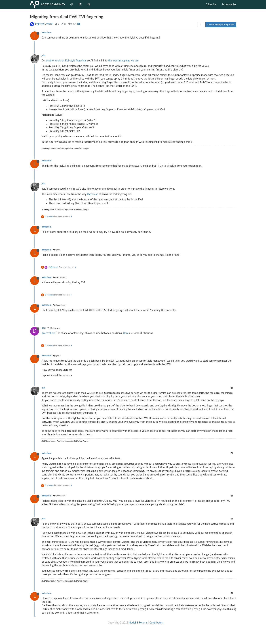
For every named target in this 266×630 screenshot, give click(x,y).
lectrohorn (47, 32)
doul (44, 328)
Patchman (92, 194)
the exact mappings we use (123, 60)
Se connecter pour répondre (220, 24)
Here (125, 333)
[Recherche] (89, 4)
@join (57, 250)
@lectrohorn (60, 277)
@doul (57, 356)
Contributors (156, 623)
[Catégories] (80, 4)
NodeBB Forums (138, 623)
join (43, 55)
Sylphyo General (44, 24)
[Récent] (71, 4)
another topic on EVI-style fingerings (66, 60)
